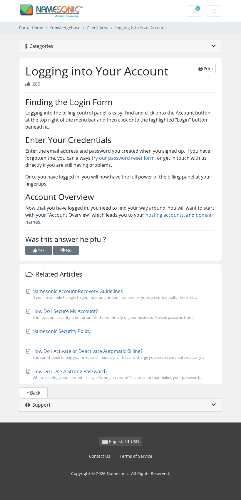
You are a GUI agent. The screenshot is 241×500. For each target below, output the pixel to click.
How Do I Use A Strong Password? (116, 374)
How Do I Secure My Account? (112, 314)
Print (207, 68)
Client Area (97, 28)
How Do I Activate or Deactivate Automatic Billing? (117, 354)
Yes (41, 250)
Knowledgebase (65, 28)
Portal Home (31, 28)
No (68, 250)
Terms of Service (136, 456)
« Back (33, 393)
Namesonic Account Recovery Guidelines (114, 294)
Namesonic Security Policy (61, 334)
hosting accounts (164, 215)
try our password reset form (123, 158)
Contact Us (99, 456)
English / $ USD (123, 441)
